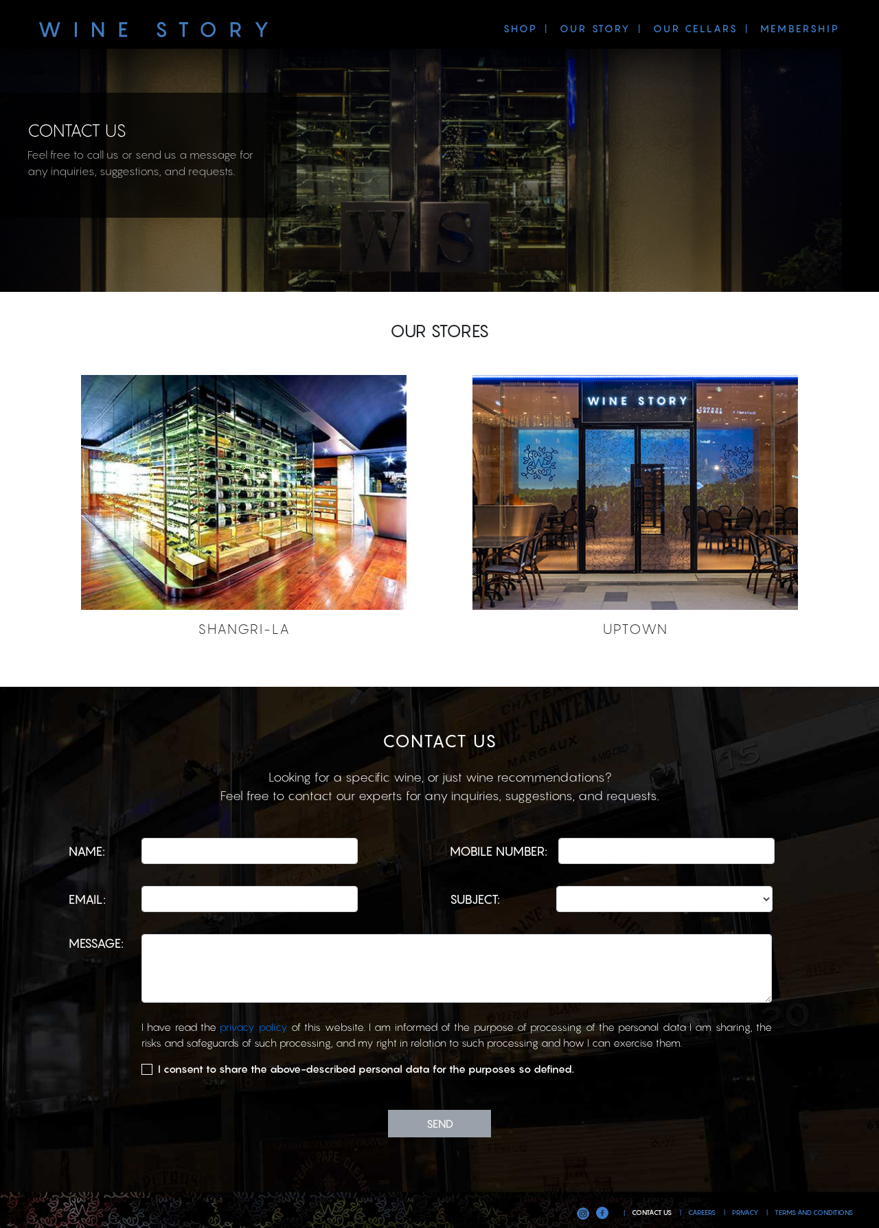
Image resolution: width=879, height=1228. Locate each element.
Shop (520, 28)
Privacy (746, 1212)
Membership (800, 28)
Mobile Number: (498, 851)
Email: (87, 899)
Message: (96, 943)
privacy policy (255, 1027)
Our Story (595, 28)
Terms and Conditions (814, 1212)
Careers (702, 1212)
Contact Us (652, 1212)
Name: (87, 851)
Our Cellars (695, 28)
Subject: (475, 899)
